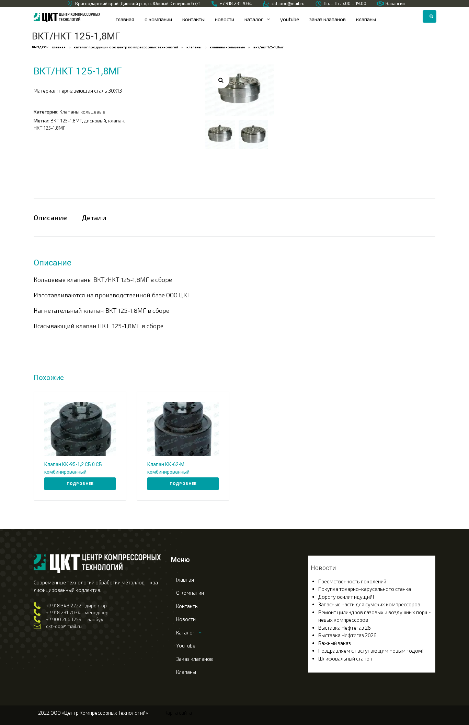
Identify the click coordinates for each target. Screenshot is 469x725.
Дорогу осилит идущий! (346, 597)
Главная (59, 47)
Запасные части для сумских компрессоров (369, 604)
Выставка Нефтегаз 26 (344, 628)
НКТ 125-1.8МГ (49, 128)
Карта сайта (178, 713)
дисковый (95, 120)
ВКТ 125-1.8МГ (66, 120)
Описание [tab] (50, 217)
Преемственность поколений (352, 581)
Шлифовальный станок (345, 658)
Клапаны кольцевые (227, 47)
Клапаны (194, 47)
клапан (116, 120)
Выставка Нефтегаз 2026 (347, 635)
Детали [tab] (94, 217)
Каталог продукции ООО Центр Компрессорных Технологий (126, 47)
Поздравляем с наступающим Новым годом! (371, 650)
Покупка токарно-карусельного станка (364, 589)
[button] (220, 79)
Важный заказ (334, 643)
